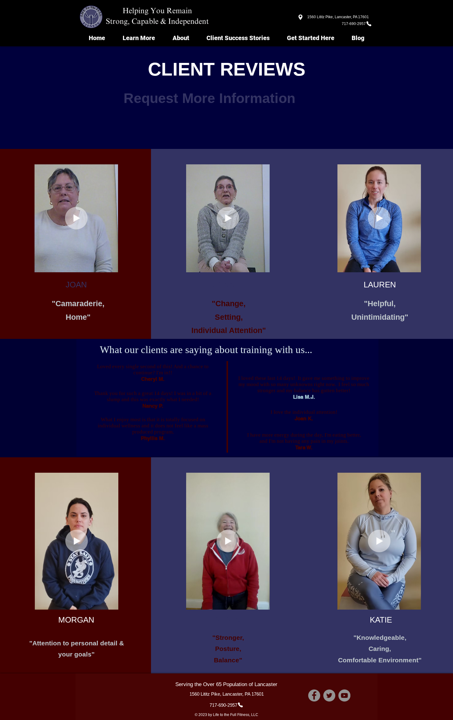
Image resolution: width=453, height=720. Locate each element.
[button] (110, 265)
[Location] (300, 17)
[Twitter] (329, 695)
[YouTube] (344, 695)
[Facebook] (314, 695)
